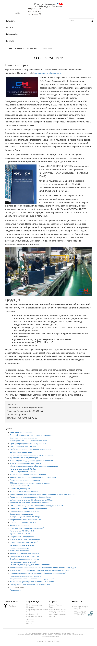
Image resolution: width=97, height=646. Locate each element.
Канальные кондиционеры (21, 432)
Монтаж (10, 28)
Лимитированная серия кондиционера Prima (28, 441)
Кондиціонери (45, 4)
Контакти (10, 41)
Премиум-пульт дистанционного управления (28, 443)
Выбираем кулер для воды (21, 452)
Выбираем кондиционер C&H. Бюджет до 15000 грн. (31, 500)
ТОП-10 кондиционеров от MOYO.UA (25, 463)
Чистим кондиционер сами (21, 489)
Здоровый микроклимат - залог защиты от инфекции (32, 435)
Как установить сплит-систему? (23, 562)
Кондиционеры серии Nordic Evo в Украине (28, 474)
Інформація (11, 34)
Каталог (10, 21)
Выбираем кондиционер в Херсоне (24, 556)
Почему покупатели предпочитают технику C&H (30, 584)
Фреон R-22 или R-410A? (20, 534)
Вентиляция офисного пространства (25, 480)
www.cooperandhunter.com (48, 73)
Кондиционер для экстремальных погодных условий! (32, 582)
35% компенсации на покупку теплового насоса (30, 483)
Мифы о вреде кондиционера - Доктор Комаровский (31, 460)
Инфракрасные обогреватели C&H (24, 553)
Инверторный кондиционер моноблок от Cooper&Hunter (33, 477)
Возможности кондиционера (21, 514)
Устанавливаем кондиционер (22, 545)
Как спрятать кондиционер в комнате (25, 576)
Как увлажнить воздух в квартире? (24, 542)
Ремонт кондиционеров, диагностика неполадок (30, 565)
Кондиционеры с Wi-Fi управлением (25, 539)
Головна (8, 48)
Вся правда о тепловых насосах (23, 522)
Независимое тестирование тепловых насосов (29, 503)
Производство (15, 590)
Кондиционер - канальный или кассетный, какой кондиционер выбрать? (40, 570)
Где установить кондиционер (22, 537)
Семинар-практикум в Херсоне (23, 446)
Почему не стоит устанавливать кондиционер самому (32, 455)
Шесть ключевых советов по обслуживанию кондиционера (34, 466)
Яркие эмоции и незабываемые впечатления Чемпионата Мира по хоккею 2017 (43, 494)
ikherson (57, 641)
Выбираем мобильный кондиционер (25, 511)
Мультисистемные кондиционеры (24, 458)
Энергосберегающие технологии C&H (25, 520)
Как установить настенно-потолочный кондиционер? (32, 579)
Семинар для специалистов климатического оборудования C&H (36, 506)
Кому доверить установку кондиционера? (27, 528)
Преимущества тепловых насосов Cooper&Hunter (30, 497)
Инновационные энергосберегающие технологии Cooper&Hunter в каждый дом (43, 567)
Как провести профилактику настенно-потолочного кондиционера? (38, 573)
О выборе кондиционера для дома (24, 559)
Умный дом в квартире (19, 551)
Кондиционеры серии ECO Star (23, 469)
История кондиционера (19, 548)
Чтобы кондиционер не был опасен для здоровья (30, 449)
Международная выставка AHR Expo (25, 517)
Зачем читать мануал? (19, 486)
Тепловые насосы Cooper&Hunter (24, 491)
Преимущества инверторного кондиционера (28, 508)
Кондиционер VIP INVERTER (22, 531)
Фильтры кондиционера (20, 525)
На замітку (31, 48)
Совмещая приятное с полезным (24, 438)
